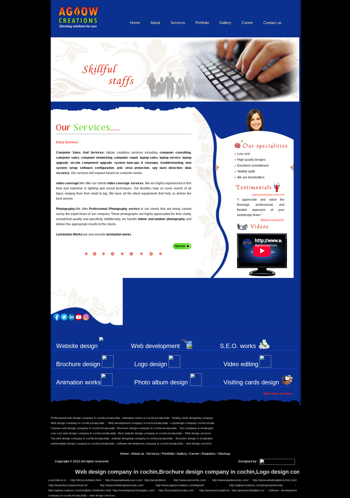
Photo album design (161, 382)
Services (177, 22)
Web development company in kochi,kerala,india (138, 423)
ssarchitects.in (57, 480)
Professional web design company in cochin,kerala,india (85, 417)
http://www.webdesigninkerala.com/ (121, 485)
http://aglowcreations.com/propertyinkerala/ (262, 485)
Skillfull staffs (246, 171)
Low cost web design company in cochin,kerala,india (83, 433)
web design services (199, 443)
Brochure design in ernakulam (194, 438)
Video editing (240, 364)
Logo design (150, 364)
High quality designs (251, 159)
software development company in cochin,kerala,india (150, 443)
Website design (77, 345)
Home (135, 22)
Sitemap (224, 454)
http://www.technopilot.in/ (214, 490)
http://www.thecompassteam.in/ (68, 485)
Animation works (78, 382)
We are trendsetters (250, 177)
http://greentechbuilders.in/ (248, 490)
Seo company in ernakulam (196, 428)
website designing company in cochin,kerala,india (142, 438)
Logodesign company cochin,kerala (192, 423)
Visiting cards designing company (192, 417)
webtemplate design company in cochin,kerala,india (82, 443)
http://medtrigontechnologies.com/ (134, 490)
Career (247, 22)
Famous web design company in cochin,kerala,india (83, 428)
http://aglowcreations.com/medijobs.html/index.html (79, 490)
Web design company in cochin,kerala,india (78, 423)
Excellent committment (253, 165)
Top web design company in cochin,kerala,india (80, 438)
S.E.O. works (238, 345)
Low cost (243, 154)
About (155, 22)
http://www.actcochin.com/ (189, 480)
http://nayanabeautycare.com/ (123, 480)
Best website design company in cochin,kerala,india (150, 433)
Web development (155, 345)
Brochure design (78, 364)
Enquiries (209, 454)
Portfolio (202, 22)
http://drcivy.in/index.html (85, 480)
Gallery (225, 22)
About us (137, 454)
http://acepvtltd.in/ (156, 480)
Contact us (272, 22)
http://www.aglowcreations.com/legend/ (180, 485)
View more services (277, 393)
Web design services (198, 433)
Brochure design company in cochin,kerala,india (146, 428)
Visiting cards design (251, 382)
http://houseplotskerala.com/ (177, 490)
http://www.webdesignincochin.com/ (274, 480)
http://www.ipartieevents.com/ (230, 480)
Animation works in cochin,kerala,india (145, 417)
